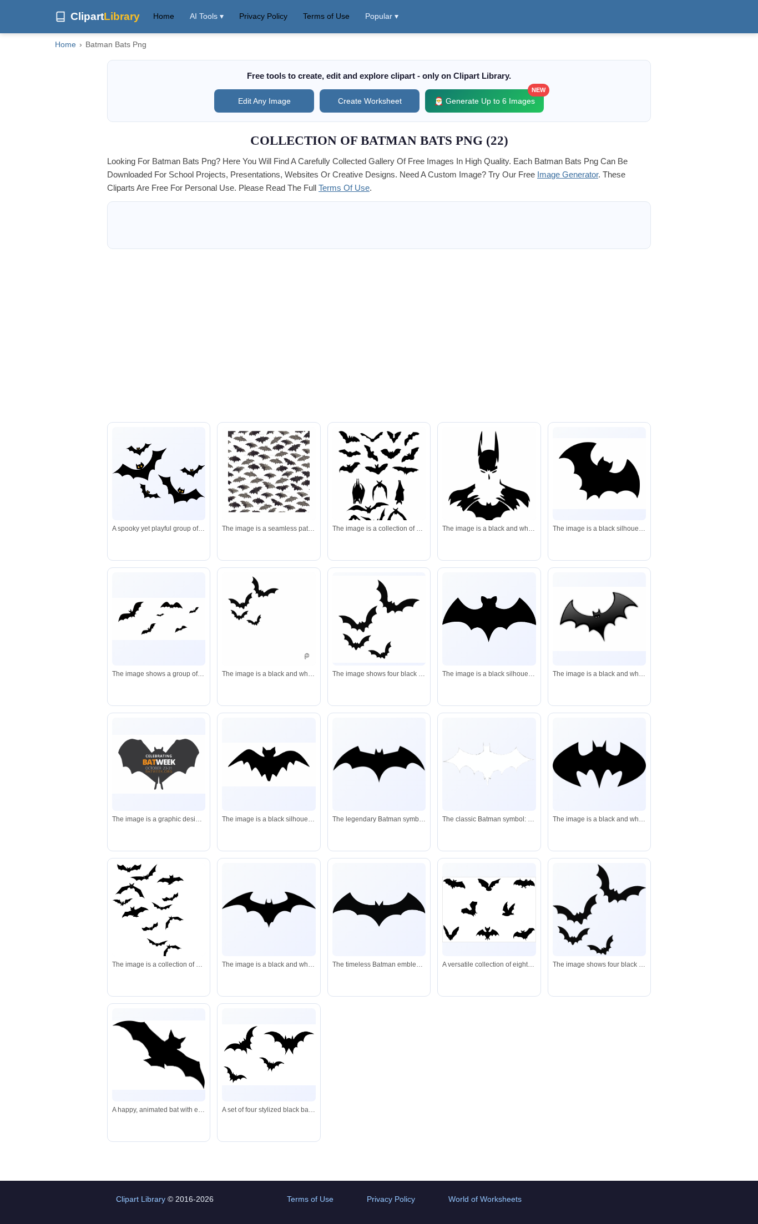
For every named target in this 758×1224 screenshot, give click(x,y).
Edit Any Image (264, 101)
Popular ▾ (381, 16)
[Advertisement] (379, 335)
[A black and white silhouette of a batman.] (488, 483)
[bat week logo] (158, 764)
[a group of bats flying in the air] (158, 619)
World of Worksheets (485, 1199)
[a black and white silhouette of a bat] (599, 473)
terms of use (344, 187)
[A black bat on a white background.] (599, 619)
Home (163, 16)
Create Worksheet (370, 101)
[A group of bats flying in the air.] (379, 619)
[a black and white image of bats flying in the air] (268, 622)
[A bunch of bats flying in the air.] (379, 489)
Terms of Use (326, 16)
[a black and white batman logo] (599, 764)
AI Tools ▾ (207, 16)
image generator (567, 174)
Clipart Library (140, 1199)
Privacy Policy (263, 16)
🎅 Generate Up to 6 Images (489, 97)
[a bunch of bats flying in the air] (268, 476)
